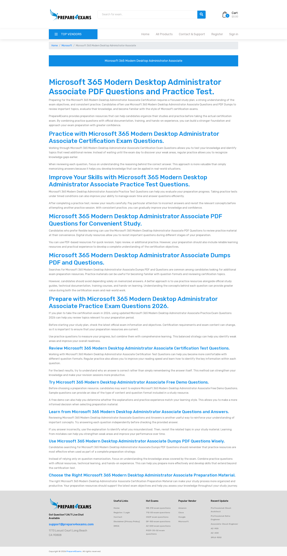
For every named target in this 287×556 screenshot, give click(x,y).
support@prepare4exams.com (71, 524)
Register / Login (122, 512)
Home (145, 34)
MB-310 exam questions (158, 508)
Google (182, 517)
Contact (118, 517)
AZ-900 (214, 528)
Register (217, 34)
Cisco (181, 512)
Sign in (233, 34)
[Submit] (201, 15)
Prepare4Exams (74, 551)
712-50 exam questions (158, 512)
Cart (235, 13)
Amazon (182, 508)
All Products (164, 34)
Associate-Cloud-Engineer (224, 524)
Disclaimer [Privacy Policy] (127, 521)
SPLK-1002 (216, 537)
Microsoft (67, 45)
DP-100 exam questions (158, 521)
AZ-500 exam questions (158, 526)
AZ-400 (215, 533)
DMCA (116, 526)
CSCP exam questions (157, 517)
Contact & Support (192, 34)
